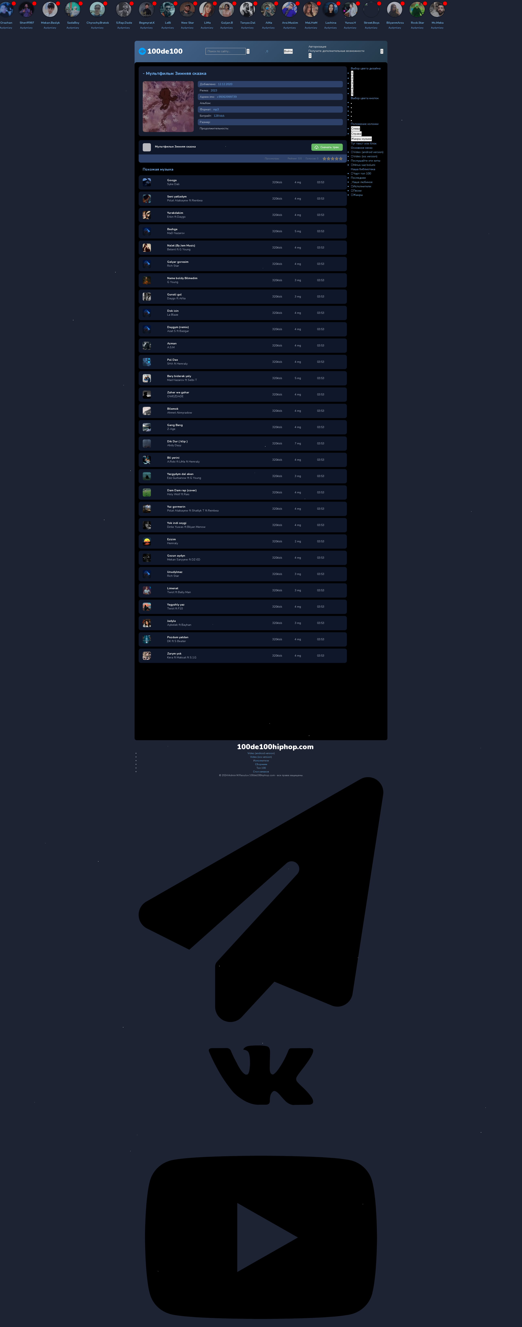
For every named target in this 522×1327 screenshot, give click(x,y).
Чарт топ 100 (362, 173)
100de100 (165, 51)
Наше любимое (362, 182)
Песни (357, 191)
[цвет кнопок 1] (351, 103)
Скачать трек (330, 147)
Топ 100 (261, 768)
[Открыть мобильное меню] (381, 51)
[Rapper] (31, 9)
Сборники (261, 764)
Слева (355, 129)
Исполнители (362, 186)
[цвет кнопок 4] (351, 116)
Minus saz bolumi (364, 165)
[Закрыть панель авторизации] (310, 55)
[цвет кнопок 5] (351, 120)
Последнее (358, 178)
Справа (356, 134)
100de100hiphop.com (261, 746)
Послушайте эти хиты (365, 161)
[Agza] (55, 9)
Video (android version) (368, 152)
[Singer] (226, 9)
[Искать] (248, 51)
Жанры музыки (361, 139)
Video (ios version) (365, 156)
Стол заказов (261, 771)
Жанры (358, 195)
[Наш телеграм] (261, 1021)
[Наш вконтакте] (261, 1126)
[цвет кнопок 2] (351, 107)
